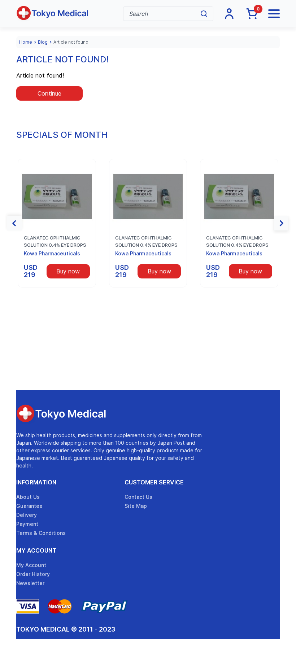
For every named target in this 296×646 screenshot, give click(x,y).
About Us (28, 497)
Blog (43, 42)
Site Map (136, 506)
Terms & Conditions (41, 533)
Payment (27, 524)
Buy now (68, 271)
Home (25, 42)
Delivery (26, 515)
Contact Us (138, 497)
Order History (33, 574)
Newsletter (30, 583)
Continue (49, 93)
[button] (14, 223)
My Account (36, 550)
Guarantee (29, 506)
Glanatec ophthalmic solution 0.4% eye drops (55, 241)
